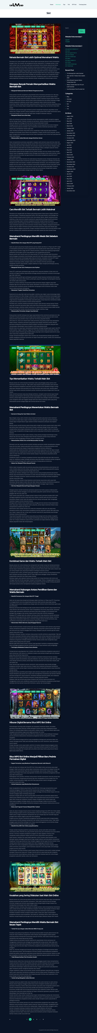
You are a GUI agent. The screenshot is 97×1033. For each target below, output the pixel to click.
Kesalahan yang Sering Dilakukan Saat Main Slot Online (34, 895)
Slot (34, 26)
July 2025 (69, 145)
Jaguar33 (67, 40)
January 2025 (70, 160)
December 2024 (71, 162)
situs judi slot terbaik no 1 (71, 49)
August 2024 (70, 172)
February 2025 (70, 157)
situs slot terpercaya (70, 57)
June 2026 (69, 119)
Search (67, 28)
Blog (14, 26)
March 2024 (70, 184)
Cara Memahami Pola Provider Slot (76, 89)
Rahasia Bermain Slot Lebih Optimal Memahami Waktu (34, 57)
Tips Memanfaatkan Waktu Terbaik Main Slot (29, 379)
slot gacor (67, 58)
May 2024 (69, 179)
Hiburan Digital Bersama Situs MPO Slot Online (30, 722)
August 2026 (70, 116)
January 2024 (70, 188)
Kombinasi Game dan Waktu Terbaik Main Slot (30, 561)
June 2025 (69, 148)
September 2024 (71, 169)
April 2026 (69, 124)
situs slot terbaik (69, 55)
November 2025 (71, 136)
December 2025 (71, 133)
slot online (68, 62)
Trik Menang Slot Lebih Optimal (75, 73)
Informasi (20, 26)
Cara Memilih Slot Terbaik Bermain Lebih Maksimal (32, 209)
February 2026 (70, 128)
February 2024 (70, 186)
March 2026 (70, 126)
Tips (38, 26)
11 (44, 1019)
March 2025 (70, 155)
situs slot (67, 51)
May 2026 (69, 121)
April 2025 (69, 152)
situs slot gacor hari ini (71, 53)
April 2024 (69, 181)
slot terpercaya (69, 66)
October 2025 (70, 138)
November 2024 (71, 164)
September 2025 (71, 140)
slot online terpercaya (70, 64)
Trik (43, 26)
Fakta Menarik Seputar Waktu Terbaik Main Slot (74, 81)
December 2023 (71, 191)
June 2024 (69, 176)
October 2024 (70, 167)
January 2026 (70, 131)
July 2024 (69, 174)
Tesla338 (67, 42)
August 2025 (70, 143)
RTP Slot (28, 26)
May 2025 (69, 150)
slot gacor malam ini (70, 60)
